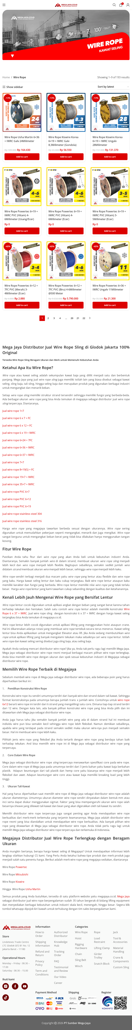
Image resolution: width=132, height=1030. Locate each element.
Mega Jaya (123, 896)
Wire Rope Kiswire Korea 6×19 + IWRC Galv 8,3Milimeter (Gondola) (63, 141)
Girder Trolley (98, 955)
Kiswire (20, 881)
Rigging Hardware (81, 946)
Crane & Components (121, 959)
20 (72, 318)
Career (58, 983)
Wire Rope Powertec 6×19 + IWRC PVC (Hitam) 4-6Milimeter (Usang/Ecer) (21, 215)
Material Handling (118, 949)
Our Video (60, 977)
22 (84, 318)
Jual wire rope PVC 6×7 (15, 491)
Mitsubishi (22, 874)
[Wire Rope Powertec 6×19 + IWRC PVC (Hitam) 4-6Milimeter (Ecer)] (66, 186)
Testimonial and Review (61, 969)
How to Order (39, 934)
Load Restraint (99, 940)
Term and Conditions (42, 972)
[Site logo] (66, 4)
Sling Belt (80, 960)
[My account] (128, 5)
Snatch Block (101, 963)
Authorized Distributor (61, 934)
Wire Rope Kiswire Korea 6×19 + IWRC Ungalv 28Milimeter (108, 141)
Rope (97, 932)
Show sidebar (14, 86)
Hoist (78, 938)
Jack (115, 932)
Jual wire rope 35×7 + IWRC (18, 484)
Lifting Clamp (102, 948)
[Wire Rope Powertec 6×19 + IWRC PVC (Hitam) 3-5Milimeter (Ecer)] (110, 186)
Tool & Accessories (120, 940)
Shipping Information (42, 943)
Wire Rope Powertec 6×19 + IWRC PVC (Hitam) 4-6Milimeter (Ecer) (65, 215)
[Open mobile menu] (4, 5)
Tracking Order (59, 953)
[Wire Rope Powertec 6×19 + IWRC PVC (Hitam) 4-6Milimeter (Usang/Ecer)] (22, 186)
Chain (78, 954)
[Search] (114, 5)
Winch (79, 966)
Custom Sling (121, 967)
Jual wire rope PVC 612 (16, 499)
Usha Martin (32, 889)
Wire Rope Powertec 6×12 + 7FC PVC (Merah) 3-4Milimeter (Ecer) (21, 289)
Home (6, 77)
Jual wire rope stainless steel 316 (22, 521)
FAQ (56, 961)
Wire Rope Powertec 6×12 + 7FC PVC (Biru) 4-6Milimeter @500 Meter (65, 289)
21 (78, 318)
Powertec (21, 867)
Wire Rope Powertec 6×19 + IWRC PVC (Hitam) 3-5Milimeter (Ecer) (109, 215)
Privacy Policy (39, 963)
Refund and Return (42, 953)
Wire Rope (81, 932)
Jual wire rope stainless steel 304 (22, 514)
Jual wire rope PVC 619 (16, 506)
